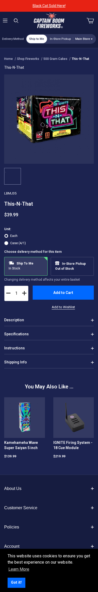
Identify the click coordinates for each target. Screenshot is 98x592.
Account (11, 546)
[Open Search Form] (16, 21)
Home (8, 59)
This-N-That (80, 59)
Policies (11, 527)
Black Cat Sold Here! (49, 6)
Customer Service (20, 508)
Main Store (82, 39)
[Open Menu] (5, 21)
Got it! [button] (16, 582)
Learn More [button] (18, 569)
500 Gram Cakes (55, 59)
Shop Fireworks (28, 59)
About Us (12, 488)
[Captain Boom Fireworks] (48, 20)
